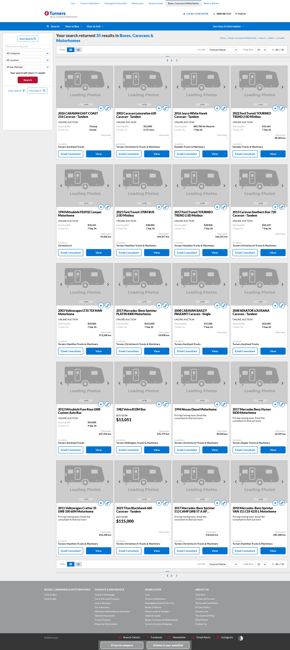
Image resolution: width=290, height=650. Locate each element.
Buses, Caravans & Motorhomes (183, 3)
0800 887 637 (224, 13)
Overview (200, 594)
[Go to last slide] (61, 87)
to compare (122, 645)
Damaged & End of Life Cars (159, 603)
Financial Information (106, 624)
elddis (271, 38)
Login (190, 13)
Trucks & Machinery (90, 3)
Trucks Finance (102, 619)
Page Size (248, 49)
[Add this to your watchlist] (101, 108)
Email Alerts (201, 619)
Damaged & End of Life (116, 3)
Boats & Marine (211, 3)
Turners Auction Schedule (158, 624)
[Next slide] (107, 87)
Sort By (201, 49)
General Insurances (105, 615)
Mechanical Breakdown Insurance (112, 611)
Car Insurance (102, 607)
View (98, 153)
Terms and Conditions (206, 603)
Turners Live (201, 611)
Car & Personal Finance (107, 598)
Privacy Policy (202, 607)
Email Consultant (71, 153)
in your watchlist (168, 645)
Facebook (156, 637)
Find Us (242, 13)
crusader (280, 38)
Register (203, 13)
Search (55, 26)
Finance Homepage (105, 594)
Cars (73, 3)
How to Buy (72, 26)
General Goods (156, 3)
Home (222, 38)
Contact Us (201, 624)
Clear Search (15, 90)
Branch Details (131, 637)
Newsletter (179, 637)
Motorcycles (137, 3)
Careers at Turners (205, 598)
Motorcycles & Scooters (157, 611)
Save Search (26, 38)
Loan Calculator (103, 603)
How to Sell (93, 26)
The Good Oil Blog (204, 615)
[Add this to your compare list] (107, 108)
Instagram (227, 637)
